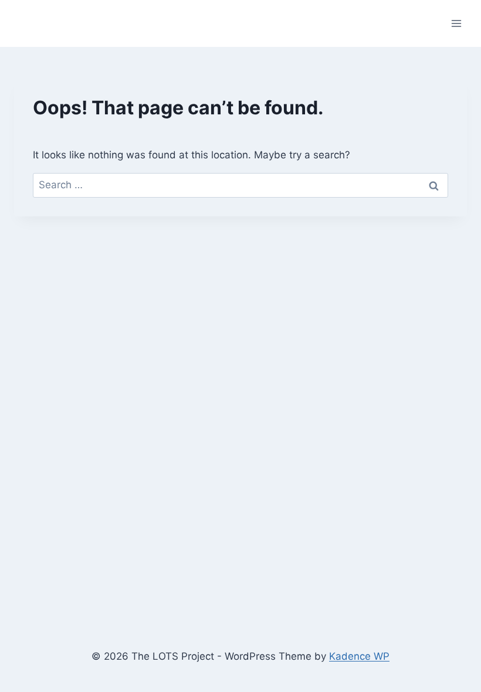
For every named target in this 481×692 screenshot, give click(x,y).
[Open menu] (456, 23)
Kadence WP (359, 656)
